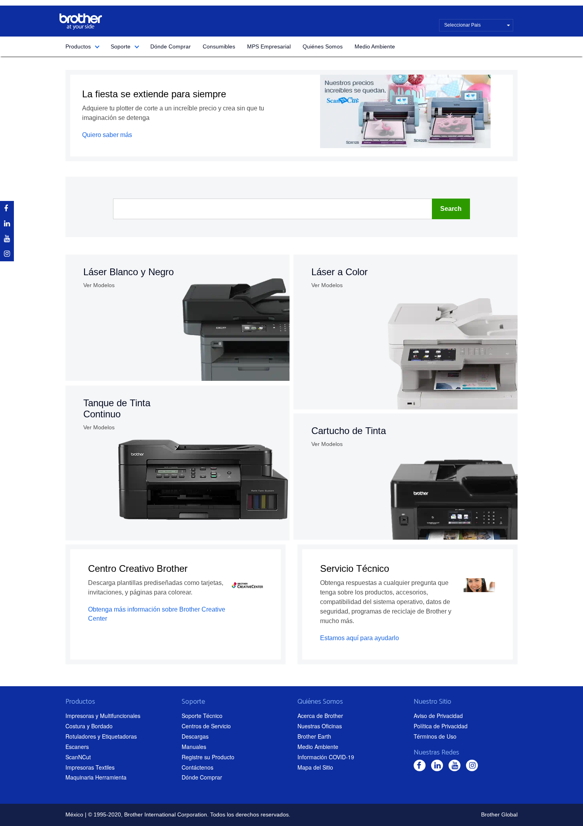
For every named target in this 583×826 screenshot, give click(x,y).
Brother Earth (314, 736)
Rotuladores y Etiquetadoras (101, 736)
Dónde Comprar (170, 46)
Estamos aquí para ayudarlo (359, 638)
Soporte (120, 46)
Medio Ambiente (375, 46)
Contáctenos (197, 767)
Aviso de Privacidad (438, 716)
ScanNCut (78, 757)
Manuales (194, 747)
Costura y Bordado (89, 726)
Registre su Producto (208, 757)
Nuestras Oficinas (319, 726)
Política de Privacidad (441, 726)
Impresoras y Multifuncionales (102, 716)
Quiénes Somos (323, 46)
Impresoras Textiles (90, 767)
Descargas (195, 736)
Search (451, 208)
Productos (78, 46)
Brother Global (499, 814)
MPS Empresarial (269, 46)
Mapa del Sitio (315, 767)
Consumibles (219, 46)
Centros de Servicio (206, 726)
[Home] (80, 22)
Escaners (77, 747)
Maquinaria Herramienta (96, 777)
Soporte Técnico (202, 716)
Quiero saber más (107, 134)
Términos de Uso (435, 736)
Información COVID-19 (325, 757)
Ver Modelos (99, 285)
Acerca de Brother (320, 716)
